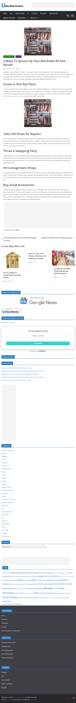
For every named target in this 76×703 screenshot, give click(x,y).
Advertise (4, 619)
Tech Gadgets (52, 597)
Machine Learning (7, 502)
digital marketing (45, 576)
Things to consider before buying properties (56, 238)
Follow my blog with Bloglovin (12, 604)
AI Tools (34, 13)
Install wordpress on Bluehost (10, 631)
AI (28, 13)
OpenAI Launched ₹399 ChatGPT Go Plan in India (16, 368)
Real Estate (4, 515)
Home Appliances (31, 584)
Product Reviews (9, 18)
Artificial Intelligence (7, 450)
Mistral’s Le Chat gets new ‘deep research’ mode (16, 380)
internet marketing (35, 588)
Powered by (33, 351)
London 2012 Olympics (8, 499)
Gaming (3, 481)
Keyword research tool (8, 642)
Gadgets (4, 478)
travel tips (6, 601)
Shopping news (59, 593)
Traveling (4, 533)
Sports (3, 527)
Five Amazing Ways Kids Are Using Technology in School (20, 239)
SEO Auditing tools (7, 650)
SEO (11, 13)
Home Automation (46, 584)
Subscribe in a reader (8, 322)
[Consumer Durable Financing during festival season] (63, 252)
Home (5, 13)
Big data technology (43, 572)
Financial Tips (6, 580)
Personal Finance (20, 593)
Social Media (19, 13)
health (33, 579)
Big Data (43, 13)
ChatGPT (4, 459)
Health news (41, 580)
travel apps (58, 597)
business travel (56, 573)
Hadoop (3, 484)
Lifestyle (18, 56)
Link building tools (7, 654)
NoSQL (55, 589)
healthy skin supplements (17, 584)
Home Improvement (9, 56)
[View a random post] (72, 15)
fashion (56, 576)
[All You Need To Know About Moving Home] (12, 252)
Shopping (4, 521)
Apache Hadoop (6, 573)
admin (18, 69)
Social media (5, 680)
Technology (53, 13)
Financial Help (70, 576)
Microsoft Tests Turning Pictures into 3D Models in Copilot (19, 374)
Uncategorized (5, 536)
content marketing (16, 576)
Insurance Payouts (21, 589)
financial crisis (63, 576)
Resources (21, 18)
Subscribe (38, 343)
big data (4, 687)
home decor (60, 583)
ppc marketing (29, 593)
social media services (43, 598)
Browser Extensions (7, 658)
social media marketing (27, 597)
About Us (33, 18)
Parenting (4, 505)
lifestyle (48, 588)
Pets (2, 508)
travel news (65, 598)
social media (9, 597)
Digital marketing (6, 684)
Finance (3, 475)
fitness (13, 580)
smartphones (67, 593)
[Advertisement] (53, 5)
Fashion (3, 472)
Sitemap (4, 627)
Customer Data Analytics (30, 576)
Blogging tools (5, 646)
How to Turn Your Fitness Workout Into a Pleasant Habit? (38, 256)
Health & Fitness (6, 487)
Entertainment (5, 469)
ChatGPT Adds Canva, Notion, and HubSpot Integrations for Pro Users (23, 371)
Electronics (4, 466)
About (3, 615)
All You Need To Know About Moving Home (12, 275)
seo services (43, 593)
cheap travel (64, 573)
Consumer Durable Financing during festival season (62, 271)
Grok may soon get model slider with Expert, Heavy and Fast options (22, 377)
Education (4, 463)
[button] (26, 18)
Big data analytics (26, 572)
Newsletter (4, 623)
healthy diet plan (53, 580)
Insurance (4, 493)
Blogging (4, 456)
